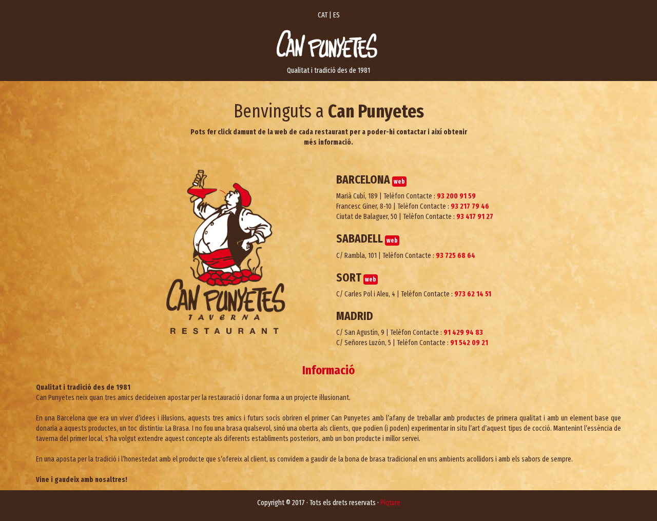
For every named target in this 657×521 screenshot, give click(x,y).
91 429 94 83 (463, 332)
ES (336, 15)
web (399, 181)
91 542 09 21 (469, 342)
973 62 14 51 (472, 294)
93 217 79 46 (470, 206)
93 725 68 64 (455, 255)
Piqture (390, 502)
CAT (322, 15)
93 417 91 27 (474, 216)
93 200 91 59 (456, 196)
